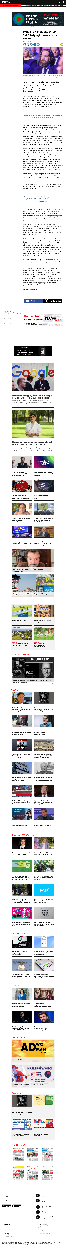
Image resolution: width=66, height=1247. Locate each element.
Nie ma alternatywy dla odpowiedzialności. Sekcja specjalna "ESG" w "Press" (20, 877)
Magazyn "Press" (43, 1226)
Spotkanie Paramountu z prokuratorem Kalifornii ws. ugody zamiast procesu (43, 825)
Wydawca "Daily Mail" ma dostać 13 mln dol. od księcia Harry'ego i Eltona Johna (43, 802)
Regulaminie (30, 1244)
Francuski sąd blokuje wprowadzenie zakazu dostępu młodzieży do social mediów (44, 976)
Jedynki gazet (19, 1145)
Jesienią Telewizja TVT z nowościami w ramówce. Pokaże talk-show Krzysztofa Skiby (21, 826)
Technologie (18, 933)
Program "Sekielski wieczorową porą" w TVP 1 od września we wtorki (21, 473)
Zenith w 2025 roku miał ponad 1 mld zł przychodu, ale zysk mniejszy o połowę (43, 901)
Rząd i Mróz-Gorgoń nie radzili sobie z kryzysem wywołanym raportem (43, 877)
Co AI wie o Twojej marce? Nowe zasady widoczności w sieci (43, 497)
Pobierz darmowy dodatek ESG (43, 1111)
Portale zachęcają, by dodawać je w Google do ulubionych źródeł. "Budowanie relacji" (32, 396)
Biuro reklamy (8, 1229)
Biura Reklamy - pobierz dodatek (41, 1134)
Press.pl (40, 1227)
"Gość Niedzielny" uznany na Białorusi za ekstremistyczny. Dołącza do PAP (21, 756)
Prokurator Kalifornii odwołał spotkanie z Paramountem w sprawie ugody (21, 709)
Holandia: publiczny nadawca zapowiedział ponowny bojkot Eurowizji (43, 473)
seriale (34, 296)
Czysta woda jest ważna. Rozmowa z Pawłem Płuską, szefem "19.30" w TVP (20, 1028)
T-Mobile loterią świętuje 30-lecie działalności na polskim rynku (21, 924)
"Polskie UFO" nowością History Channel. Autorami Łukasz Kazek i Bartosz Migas (43, 520)
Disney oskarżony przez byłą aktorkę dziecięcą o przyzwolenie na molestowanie (22, 520)
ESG (13, 602)
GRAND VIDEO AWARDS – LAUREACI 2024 (28, 1084)
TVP (31, 296)
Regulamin (7, 1234)
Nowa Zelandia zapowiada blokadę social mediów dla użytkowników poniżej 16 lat (42, 543)
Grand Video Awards (44, 1233)
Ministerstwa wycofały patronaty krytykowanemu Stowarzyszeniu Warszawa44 (21, 901)
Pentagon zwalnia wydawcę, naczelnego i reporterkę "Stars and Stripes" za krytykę (44, 756)
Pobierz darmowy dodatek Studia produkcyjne (20, 1134)
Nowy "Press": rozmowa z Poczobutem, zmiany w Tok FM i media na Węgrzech (44, 709)
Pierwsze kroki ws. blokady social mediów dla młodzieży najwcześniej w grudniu (21, 976)
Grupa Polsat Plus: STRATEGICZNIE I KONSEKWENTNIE (40, 645)
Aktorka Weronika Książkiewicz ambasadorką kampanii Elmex (44, 853)
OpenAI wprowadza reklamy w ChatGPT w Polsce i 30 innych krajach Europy (43, 953)
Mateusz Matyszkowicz (42, 296)
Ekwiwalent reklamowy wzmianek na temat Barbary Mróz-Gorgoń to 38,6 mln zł (32, 443)
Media (14, 689)
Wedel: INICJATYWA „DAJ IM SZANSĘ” (42, 621)
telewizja (28, 296)
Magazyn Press (20, 654)
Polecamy (17, 1092)
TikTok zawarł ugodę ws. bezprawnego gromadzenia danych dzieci (21, 953)
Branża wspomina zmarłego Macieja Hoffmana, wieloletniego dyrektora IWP (43, 779)
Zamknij (61, 1242)
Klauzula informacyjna (10, 1236)
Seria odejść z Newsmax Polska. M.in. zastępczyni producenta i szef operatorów (22, 732)
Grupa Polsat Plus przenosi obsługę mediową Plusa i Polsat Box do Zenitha (44, 924)
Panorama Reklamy (44, 1232)
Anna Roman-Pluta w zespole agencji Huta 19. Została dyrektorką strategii (21, 854)
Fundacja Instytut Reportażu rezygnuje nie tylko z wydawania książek (43, 732)
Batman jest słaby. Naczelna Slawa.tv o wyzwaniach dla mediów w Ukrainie (21, 1005)
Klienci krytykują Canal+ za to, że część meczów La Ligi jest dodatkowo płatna (21, 779)
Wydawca (7, 1227)
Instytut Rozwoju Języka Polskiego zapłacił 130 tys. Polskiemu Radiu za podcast (21, 497)
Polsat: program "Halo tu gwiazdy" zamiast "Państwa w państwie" (21, 543)
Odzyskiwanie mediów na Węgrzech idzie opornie (32, 594)
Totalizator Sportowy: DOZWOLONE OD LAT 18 (19, 621)
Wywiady (16, 985)
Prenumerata (8, 1230)
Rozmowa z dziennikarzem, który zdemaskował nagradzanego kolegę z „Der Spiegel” (43, 1029)
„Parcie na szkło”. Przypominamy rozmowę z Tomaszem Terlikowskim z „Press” (42, 1006)
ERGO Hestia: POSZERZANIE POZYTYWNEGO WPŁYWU (20, 644)
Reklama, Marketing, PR (24, 834)
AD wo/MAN (41, 1229)
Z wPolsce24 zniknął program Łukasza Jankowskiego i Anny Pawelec (21, 802)
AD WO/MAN (17, 1060)
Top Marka (41, 1230)
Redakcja (7, 1226)
